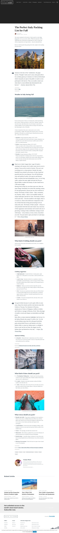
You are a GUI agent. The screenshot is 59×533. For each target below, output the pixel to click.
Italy (19, 89)
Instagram (6, 524)
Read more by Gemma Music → (28, 467)
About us (13, 522)
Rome (16, 454)
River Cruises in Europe (36, 526)
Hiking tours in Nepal (35, 527)
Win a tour (14, 524)
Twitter (5, 526)
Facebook (6, 522)
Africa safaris (22, 527)
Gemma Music (19, 33)
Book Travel (19, 2)
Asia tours (22, 524)
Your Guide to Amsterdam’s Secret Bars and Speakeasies (46, 493)
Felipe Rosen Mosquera (7, 496)
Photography (34, 2)
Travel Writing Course (47, 2)
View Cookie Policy (29, 531)
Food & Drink (25, 2)
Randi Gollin (40, 496)
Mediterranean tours (23, 526)
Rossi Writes (24, 217)
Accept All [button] (34, 531)
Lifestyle (29, 2)
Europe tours (22, 522)
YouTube (5, 527)
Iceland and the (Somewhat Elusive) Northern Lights (11, 493)
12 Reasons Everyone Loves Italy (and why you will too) (29, 345)
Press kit (13, 526)
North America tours (35, 522)
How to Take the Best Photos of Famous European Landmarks (30, 447)
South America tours (35, 524)
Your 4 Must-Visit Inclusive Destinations (28, 493)
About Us (53, 2)
